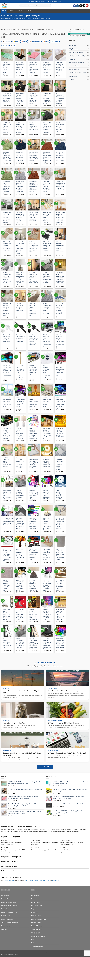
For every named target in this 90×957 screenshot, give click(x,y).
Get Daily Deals (45, 485)
